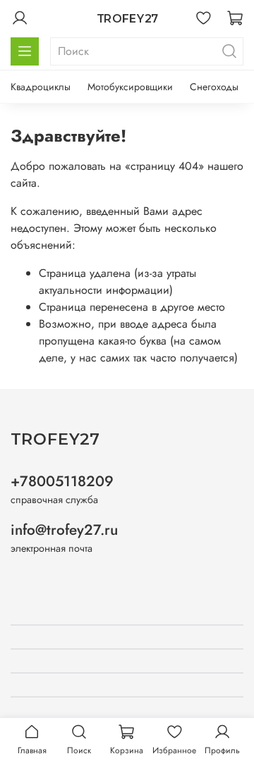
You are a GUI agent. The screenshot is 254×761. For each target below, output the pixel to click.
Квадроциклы (41, 87)
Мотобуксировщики (130, 87)
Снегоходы (214, 87)
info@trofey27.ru (64, 529)
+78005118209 (62, 481)
